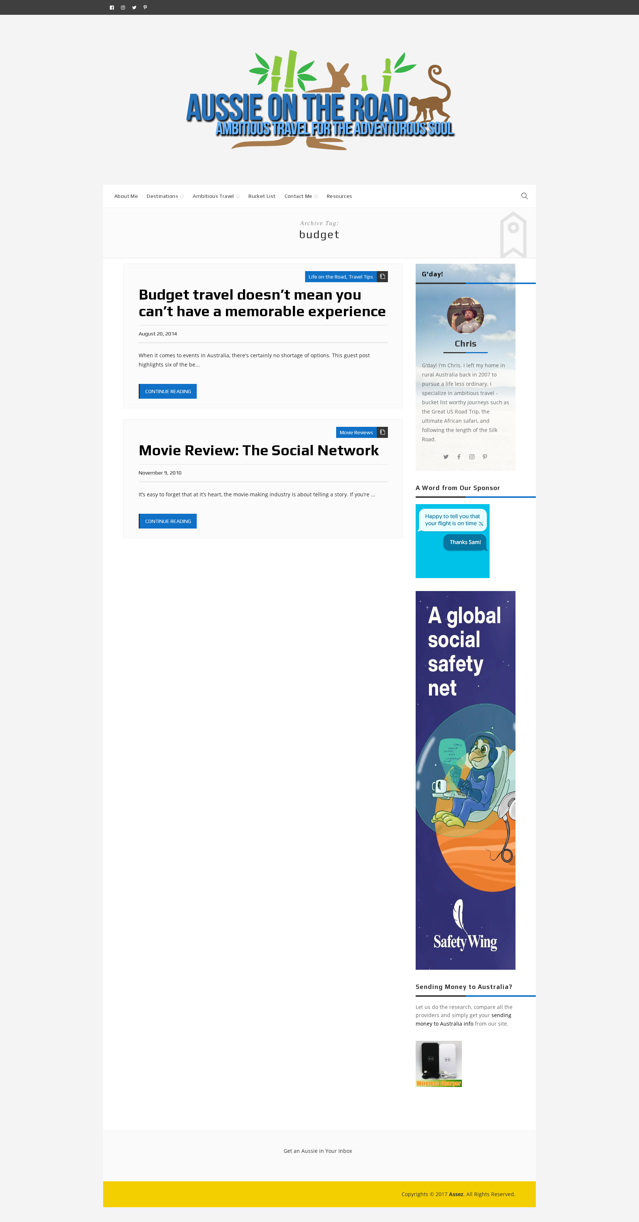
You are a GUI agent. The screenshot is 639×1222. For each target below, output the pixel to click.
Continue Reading (168, 391)
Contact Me (298, 196)
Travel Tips (361, 276)
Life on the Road (327, 276)
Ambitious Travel (213, 196)
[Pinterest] (145, 7)
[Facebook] (112, 7)
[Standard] (382, 276)
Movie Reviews (356, 432)
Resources (339, 196)
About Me (126, 196)
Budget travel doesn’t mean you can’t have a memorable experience (262, 303)
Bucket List (261, 196)
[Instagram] (123, 7)
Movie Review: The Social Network (259, 450)
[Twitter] (134, 7)
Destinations (162, 196)
